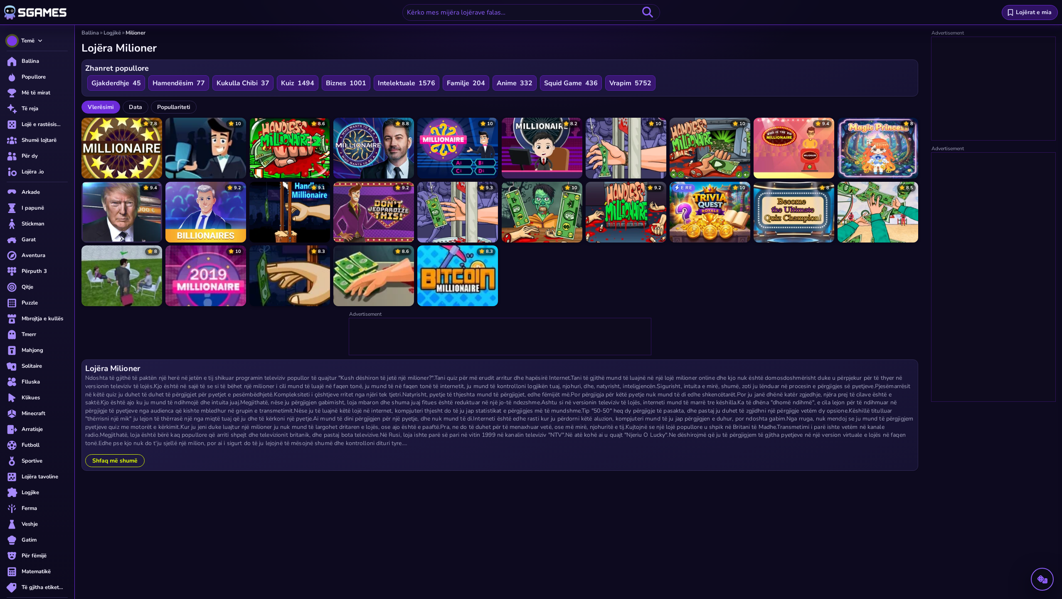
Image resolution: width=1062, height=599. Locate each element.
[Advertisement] (500, 337)
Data (135, 107)
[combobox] (531, 12)
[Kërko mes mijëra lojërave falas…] (647, 12)
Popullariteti (173, 107)
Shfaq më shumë (115, 461)
